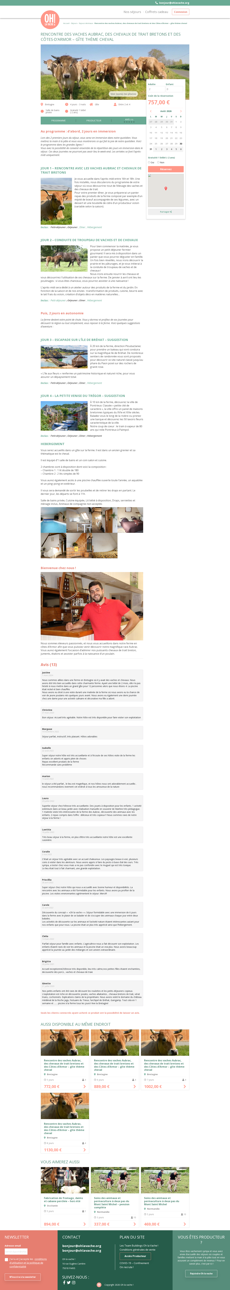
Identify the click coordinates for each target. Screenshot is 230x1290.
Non (161, 162)
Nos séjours (132, 12)
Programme (58, 120)
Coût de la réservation (160, 96)
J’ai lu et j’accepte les (28, 1262)
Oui (152, 162)
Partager (165, 211)
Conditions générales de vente (137, 1249)
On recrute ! (126, 1267)
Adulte (152, 84)
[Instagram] (73, 1282)
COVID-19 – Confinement (134, 1263)
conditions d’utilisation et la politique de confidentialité (28, 1262)
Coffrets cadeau (156, 12)
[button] (166, 188)
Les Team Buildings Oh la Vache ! (139, 1245)
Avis (129, 119)
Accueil (66, 23)
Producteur (93, 120)
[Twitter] (69, 1282)
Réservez (166, 169)
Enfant (170, 84)
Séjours (74, 23)
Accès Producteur (135, 1256)
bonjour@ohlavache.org (174, 3)
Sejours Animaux (86, 23)
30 (181, 143)
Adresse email (13, 1245)
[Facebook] (64, 1282)
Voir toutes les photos (123, 93)
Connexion (180, 12)
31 (151, 149)
